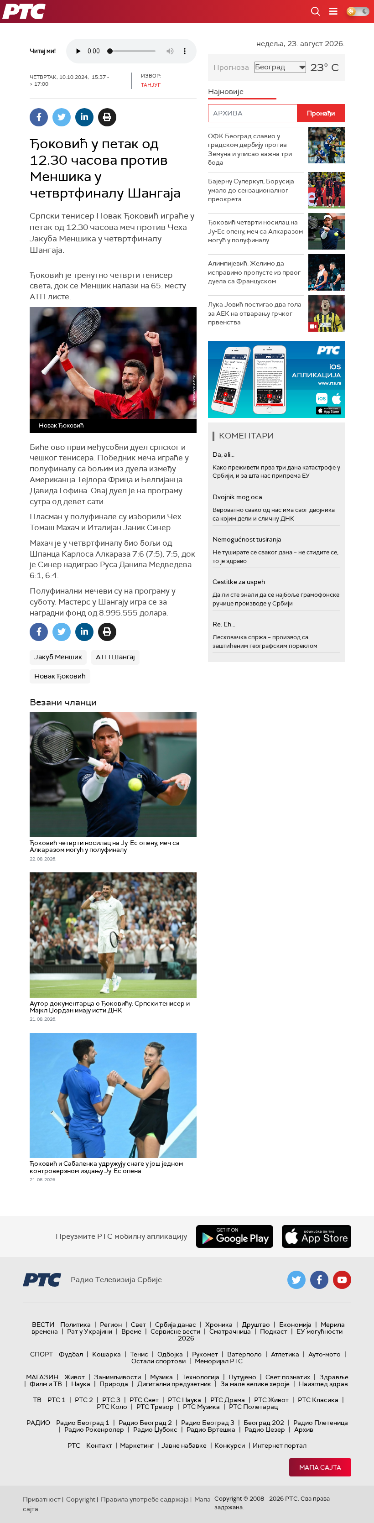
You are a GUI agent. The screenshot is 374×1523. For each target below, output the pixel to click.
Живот (74, 1377)
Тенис (139, 1354)
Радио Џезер (264, 1429)
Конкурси (229, 1445)
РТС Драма (227, 1400)
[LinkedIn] (84, 117)
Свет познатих (287, 1377)
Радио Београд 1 (82, 1423)
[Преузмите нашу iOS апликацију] (316, 1236)
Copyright (80, 1499)
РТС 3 (111, 1400)
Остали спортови (158, 1361)
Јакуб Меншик (58, 657)
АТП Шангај (115, 657)
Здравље (333, 1377)
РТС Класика (318, 1400)
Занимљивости (117, 1377)
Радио (38, 1423)
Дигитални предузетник (174, 1384)
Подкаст (273, 1331)
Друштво (256, 1324)
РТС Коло (112, 1407)
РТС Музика (201, 1407)
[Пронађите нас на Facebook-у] (319, 1280)
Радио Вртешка (211, 1429)
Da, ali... (223, 454)
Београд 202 (264, 1423)
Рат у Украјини (89, 1331)
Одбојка (170, 1354)
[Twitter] (61, 117)
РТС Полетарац (253, 1407)
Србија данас (175, 1324)
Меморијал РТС (219, 1361)
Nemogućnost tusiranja (247, 539)
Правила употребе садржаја (145, 1499)
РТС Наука (184, 1400)
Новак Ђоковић (60, 676)
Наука (80, 1384)
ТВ (37, 1400)
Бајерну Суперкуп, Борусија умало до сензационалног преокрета (251, 190)
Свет (138, 1324)
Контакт (99, 1445)
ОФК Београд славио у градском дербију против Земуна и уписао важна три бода (250, 149)
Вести (43, 1324)
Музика (161, 1377)
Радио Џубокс (155, 1429)
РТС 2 (84, 1400)
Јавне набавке (184, 1445)
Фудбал (71, 1354)
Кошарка (106, 1354)
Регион (111, 1324)
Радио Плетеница (320, 1423)
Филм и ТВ (46, 1384)
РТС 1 (56, 1400)
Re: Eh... (224, 624)
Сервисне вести (175, 1331)
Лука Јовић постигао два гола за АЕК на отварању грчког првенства (254, 313)
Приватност (42, 1499)
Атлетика (285, 1354)
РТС (74, 1445)
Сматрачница (230, 1331)
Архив (303, 1429)
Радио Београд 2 (145, 1423)
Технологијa (200, 1377)
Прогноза (231, 67)
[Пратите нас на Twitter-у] (296, 1280)
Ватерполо (244, 1354)
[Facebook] (39, 117)
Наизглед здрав (323, 1384)
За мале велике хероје (255, 1384)
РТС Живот (271, 1400)
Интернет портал (279, 1445)
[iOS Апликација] (276, 379)
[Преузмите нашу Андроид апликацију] (234, 1236)
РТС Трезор (155, 1407)
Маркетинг (137, 1445)
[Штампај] (107, 117)
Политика (75, 1324)
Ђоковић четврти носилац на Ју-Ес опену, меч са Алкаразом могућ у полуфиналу (255, 231)
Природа (113, 1384)
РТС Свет (144, 1400)
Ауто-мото (324, 1354)
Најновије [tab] (226, 91)
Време (131, 1331)
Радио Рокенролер (94, 1429)
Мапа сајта (320, 1467)
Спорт (41, 1354)
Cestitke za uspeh (239, 582)
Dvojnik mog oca (237, 497)
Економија (295, 1324)
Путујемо (242, 1377)
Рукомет (205, 1354)
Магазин (42, 1377)
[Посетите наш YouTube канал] (342, 1280)
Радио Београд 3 (207, 1423)
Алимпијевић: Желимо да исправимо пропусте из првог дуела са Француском (254, 272)
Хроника (219, 1324)
